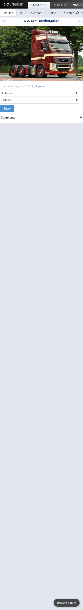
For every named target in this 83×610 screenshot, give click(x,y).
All (21, 13)
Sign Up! (60, 4)
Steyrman (38, 4)
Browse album (66, 602)
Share (7, 108)
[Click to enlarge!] (41, 53)
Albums (8, 13)
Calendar (35, 13)
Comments (8, 117)
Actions (7, 93)
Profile (52, 13)
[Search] (77, 12)
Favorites (68, 13)
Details (6, 100)
